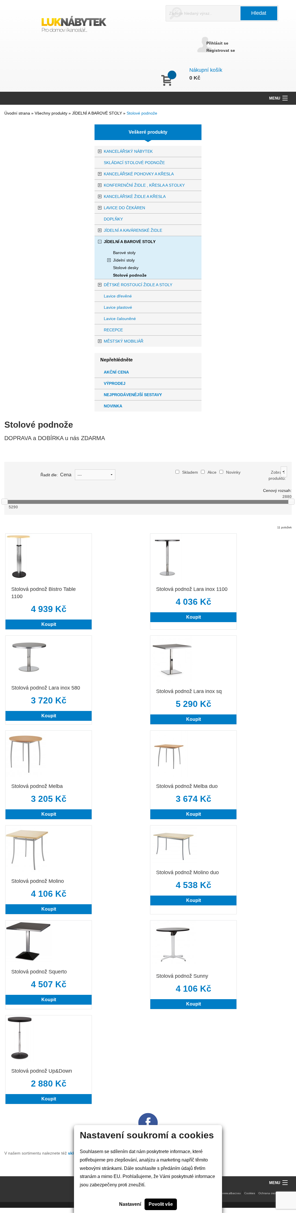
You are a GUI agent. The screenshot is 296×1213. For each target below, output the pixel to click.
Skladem (190, 472)
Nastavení (130, 1204)
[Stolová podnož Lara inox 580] (28, 656)
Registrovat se (220, 50)
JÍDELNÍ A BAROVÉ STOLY (97, 113)
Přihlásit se (217, 43)
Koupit (48, 624)
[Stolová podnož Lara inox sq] (171, 658)
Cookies (249, 1193)
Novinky (233, 472)
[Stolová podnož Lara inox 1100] (167, 556)
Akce (212, 472)
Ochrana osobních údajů (275, 1193)
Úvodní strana (17, 113)
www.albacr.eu (231, 1193)
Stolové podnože (142, 113)
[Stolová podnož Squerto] (28, 940)
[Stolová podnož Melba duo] (169, 753)
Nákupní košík (205, 70)
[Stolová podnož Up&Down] (20, 1038)
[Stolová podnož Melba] (25, 753)
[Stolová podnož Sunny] (173, 943)
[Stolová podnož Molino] (27, 848)
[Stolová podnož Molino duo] (173, 843)
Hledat (258, 13)
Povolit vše (161, 1204)
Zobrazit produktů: (277, 475)
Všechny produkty (52, 113)
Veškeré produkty (148, 132)
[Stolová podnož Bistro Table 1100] (18, 556)
